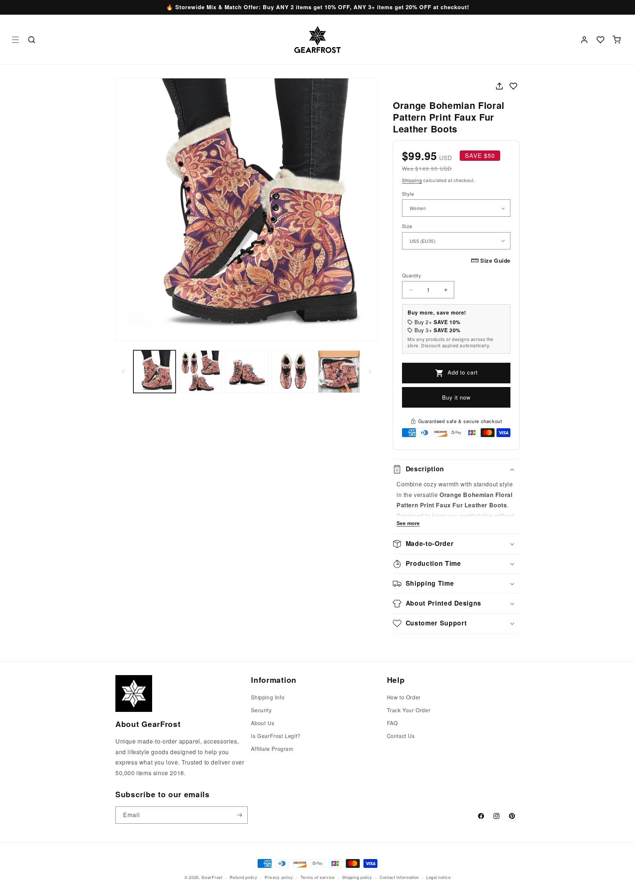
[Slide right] (370, 371)
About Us (262, 723)
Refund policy (243, 877)
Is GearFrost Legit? (275, 735)
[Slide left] (123, 371)
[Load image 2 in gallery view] (200, 371)
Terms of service (318, 877)
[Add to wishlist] (513, 86)
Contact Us (401, 735)
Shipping (412, 180)
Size (407, 226)
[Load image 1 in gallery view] (154, 371)
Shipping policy (357, 877)
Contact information (399, 877)
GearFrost (211, 877)
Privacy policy (279, 877)
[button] (15, 40)
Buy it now (456, 397)
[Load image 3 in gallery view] (247, 371)
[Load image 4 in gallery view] (293, 371)
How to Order (404, 697)
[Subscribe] (239, 815)
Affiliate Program (272, 748)
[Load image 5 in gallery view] (339, 371)
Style (408, 193)
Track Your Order (409, 710)
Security (261, 710)
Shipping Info (267, 697)
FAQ (392, 723)
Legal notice (438, 877)
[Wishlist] (600, 40)
